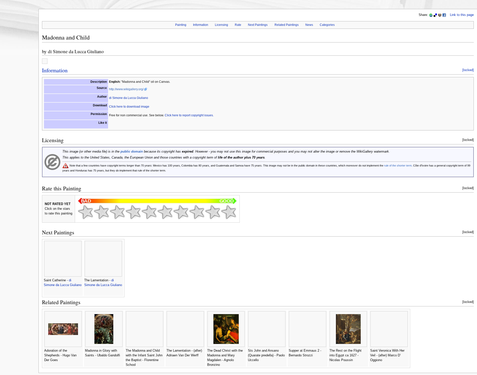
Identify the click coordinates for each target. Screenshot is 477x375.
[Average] (149, 212)
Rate (238, 25)
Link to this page (462, 15)
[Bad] (101, 212)
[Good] (165, 212)
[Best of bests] (229, 212)
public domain (131, 151)
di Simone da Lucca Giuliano (76, 51)
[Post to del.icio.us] (435, 15)
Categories (327, 25)
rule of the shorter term (398, 165)
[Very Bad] (85, 212)
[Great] (197, 212)
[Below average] (133, 212)
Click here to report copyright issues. (189, 115)
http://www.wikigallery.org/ (126, 89)
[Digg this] (439, 15)
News (309, 25)
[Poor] (117, 212)
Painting (180, 25)
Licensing (221, 25)
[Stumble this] (431, 15)
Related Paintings (287, 25)
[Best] (213, 212)
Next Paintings (258, 25)
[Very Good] (181, 212)
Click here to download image (129, 106)
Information (200, 25)
